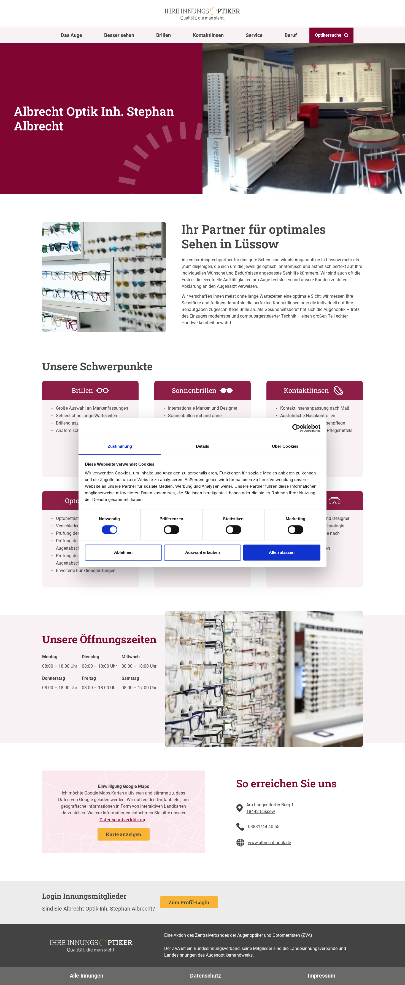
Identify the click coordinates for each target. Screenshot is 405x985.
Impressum (321, 975)
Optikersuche (328, 35)
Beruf (291, 35)
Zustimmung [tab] (120, 446)
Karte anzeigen (123, 834)
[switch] (171, 529)
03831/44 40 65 (263, 826)
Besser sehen (119, 35)
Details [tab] (202, 446)
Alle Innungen (86, 975)
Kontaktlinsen (208, 35)
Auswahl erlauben (202, 552)
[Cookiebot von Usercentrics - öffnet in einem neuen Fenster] (296, 428)
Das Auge (71, 35)
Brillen (163, 35)
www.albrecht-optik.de (269, 842)
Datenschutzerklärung (123, 819)
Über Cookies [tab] (285, 446)
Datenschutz (205, 975)
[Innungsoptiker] (202, 13)
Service (254, 35)
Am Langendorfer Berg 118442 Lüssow (270, 808)
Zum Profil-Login (189, 902)
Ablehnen (123, 552)
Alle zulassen (282, 552)
